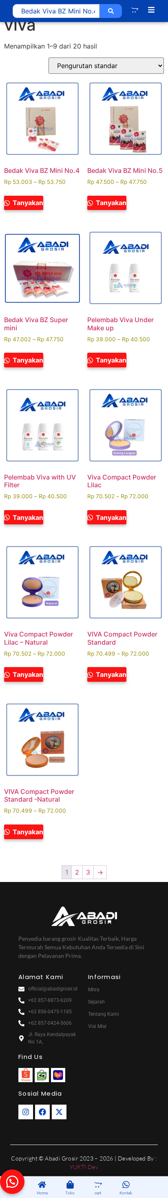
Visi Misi (97, 1026)
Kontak (125, 1193)
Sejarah (96, 1002)
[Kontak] (126, 1185)
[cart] (98, 1185)
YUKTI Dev (84, 1166)
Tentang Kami (103, 1014)
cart (98, 1193)
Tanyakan (27, 203)
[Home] (42, 1185)
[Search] (110, 11)
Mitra (93, 989)
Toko (70, 1193)
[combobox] (56, 11)
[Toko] (70, 1185)
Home (42, 1193)
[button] (12, 1181)
